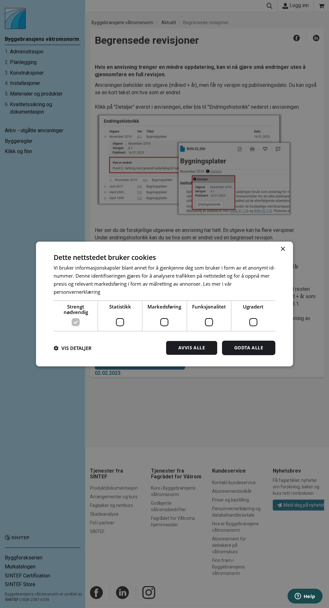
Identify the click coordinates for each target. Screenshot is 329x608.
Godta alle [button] (248, 348)
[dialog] (164, 304)
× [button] (282, 249)
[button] (73, 348)
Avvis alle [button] (191, 348)
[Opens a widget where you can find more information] (305, 597)
